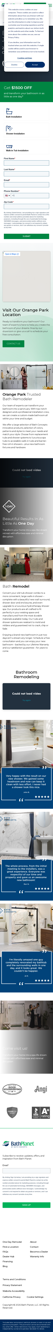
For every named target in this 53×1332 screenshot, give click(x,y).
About (33, 1242)
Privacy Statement (12, 1285)
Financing (8, 1261)
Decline (14, 65)
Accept (35, 65)
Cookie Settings (35, 1297)
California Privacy (12, 1297)
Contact (34, 1247)
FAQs (5, 1252)
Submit (26, 236)
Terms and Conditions (14, 1279)
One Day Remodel (12, 1242)
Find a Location (11, 1247)
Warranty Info (37, 1256)
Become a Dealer (39, 1252)
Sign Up (26, 1205)
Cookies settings (24, 58)
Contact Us (13, 343)
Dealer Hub (8, 1256)
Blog (5, 1266)
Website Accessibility (14, 1291)
